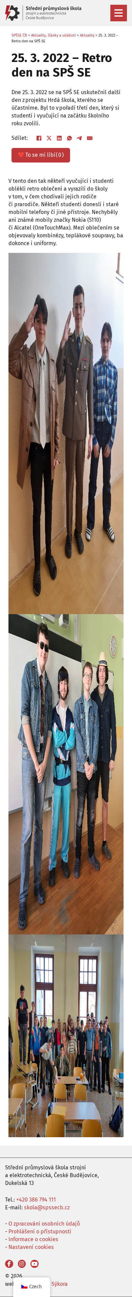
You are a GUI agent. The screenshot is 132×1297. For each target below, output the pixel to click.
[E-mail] (90, 138)
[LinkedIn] (59, 138)
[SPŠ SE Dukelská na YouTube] (34, 1264)
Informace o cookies (33, 1239)
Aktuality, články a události (53, 35)
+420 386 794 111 (36, 1199)
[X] (49, 138)
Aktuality (87, 35)
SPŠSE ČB (19, 35)
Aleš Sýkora (54, 1284)
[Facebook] (39, 138)
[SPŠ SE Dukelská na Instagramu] (22, 1264)
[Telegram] (80, 138)
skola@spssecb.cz (47, 1207)
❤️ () (40, 155)
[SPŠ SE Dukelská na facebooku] (9, 1264)
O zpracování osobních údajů (44, 1223)
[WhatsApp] (70, 138)
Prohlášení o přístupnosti (39, 1231)
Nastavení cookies (31, 1247)
